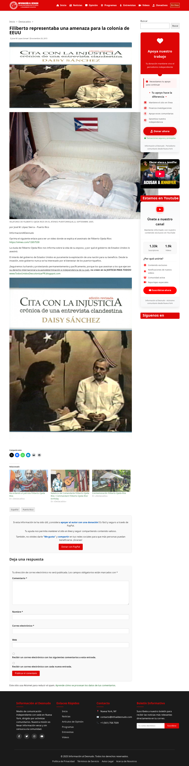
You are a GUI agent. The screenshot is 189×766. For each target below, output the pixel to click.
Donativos (162, 5)
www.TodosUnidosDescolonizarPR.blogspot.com (34, 273)
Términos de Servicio (88, 761)
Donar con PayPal (70, 546)
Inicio (63, 5)
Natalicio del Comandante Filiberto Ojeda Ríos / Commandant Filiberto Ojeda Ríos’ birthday (70, 496)
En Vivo (175, 5)
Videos (146, 5)
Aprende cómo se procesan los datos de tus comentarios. (85, 685)
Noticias (77, 5)
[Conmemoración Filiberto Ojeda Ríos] (111, 481)
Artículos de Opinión (72, 721)
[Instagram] (34, 736)
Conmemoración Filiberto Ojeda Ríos (109, 493)
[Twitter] (26, 736)
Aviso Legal (107, 761)
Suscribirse (171, 726)
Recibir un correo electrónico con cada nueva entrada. (42, 666)
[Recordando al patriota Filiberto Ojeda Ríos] (28, 481)
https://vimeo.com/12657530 (24, 242)
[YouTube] (42, 736)
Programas (110, 5)
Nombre (17, 611)
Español (14, 509)
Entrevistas (129, 5)
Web (14, 639)
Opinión (93, 5)
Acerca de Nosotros (126, 761)
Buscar (144, 21)
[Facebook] (19, 736)
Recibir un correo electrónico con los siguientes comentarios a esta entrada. (54, 657)
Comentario (19, 578)
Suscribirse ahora (161, 290)
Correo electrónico (23, 625)
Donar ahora (161, 131)
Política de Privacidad (63, 761)
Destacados (25, 21)
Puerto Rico (28, 509)
